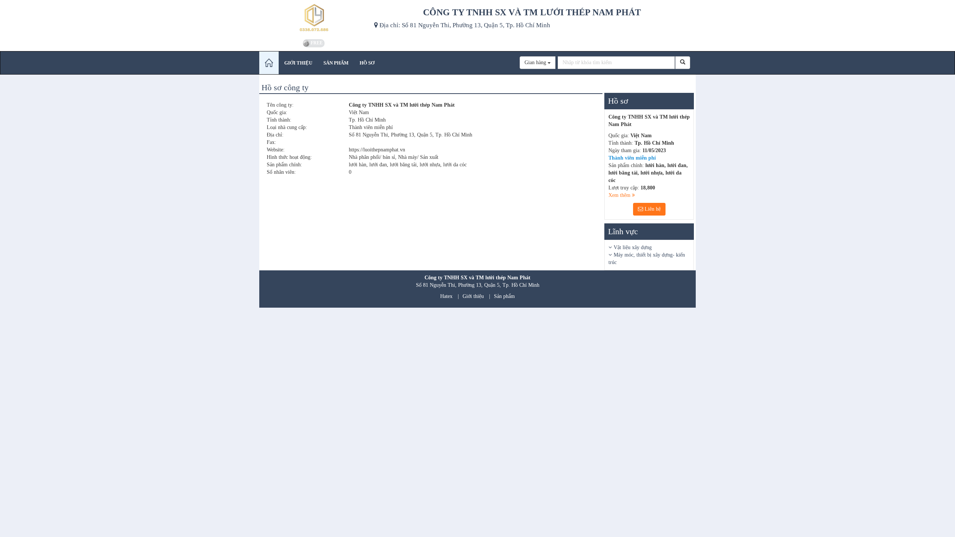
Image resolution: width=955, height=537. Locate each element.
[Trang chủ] (269, 62)
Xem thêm (620, 195)
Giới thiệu (473, 296)
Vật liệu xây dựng (633, 247)
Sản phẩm (504, 296)
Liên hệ (652, 209)
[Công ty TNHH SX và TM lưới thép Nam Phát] (314, 18)
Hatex (446, 296)
